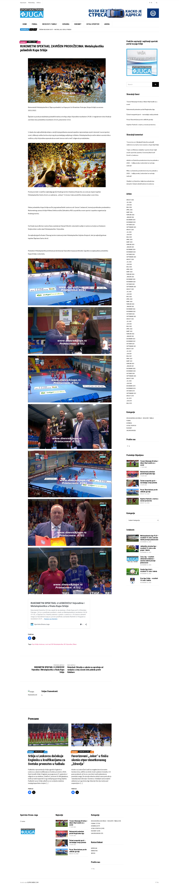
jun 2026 (129, 205)
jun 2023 (129, 294)
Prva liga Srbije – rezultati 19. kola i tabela (149, 579)
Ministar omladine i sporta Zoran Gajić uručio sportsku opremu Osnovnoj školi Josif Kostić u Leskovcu (141, 152)
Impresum (23, 2)
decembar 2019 (130, 386)
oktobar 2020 (130, 373)
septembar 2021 (131, 346)
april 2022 (129, 329)
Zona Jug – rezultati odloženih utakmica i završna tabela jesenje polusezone (147, 560)
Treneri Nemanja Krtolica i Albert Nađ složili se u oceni (149, 463)
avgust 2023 (130, 289)
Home (25, 24)
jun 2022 (129, 324)
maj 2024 (129, 267)
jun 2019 (129, 401)
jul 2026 (128, 202)
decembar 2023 (130, 279)
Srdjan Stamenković (49, 691)
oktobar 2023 (130, 284)
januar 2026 (130, 217)
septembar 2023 (131, 286)
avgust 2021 (130, 348)
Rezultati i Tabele (49, 24)
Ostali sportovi (92, 24)
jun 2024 (129, 264)
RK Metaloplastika (57, 644)
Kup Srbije (35, 644)
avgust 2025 (130, 229)
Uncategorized (131, 430)
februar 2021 (130, 363)
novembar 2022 (130, 311)
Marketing (31, 2)
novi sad (48, 644)
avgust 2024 (130, 259)
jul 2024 (128, 262)
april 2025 (129, 239)
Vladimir (129, 181)
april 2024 (129, 269)
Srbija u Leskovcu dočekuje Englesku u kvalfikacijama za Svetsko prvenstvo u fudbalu (46, 760)
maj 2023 (129, 296)
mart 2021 (129, 361)
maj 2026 (129, 207)
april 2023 (129, 299)
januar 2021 (130, 366)
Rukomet (77, 24)
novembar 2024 (130, 252)
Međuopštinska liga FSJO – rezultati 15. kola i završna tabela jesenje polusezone (149, 538)
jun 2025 (129, 234)
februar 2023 (130, 304)
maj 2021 (129, 356)
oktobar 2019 (130, 391)
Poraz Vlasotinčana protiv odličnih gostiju (53, 29)
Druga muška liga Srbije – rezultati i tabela (140, 418)
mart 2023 (129, 301)
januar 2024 (130, 276)
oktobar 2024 (130, 254)
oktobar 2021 (130, 343)
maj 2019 (129, 403)
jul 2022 (128, 321)
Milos (128, 171)
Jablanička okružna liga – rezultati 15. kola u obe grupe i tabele (148, 548)
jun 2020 (129, 383)
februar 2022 (130, 334)
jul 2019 (128, 398)
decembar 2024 (130, 249)
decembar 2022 (130, 309)
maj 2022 (129, 326)
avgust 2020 (130, 378)
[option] (99, 29)
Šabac (75, 644)
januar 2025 (130, 247)
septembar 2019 (131, 393)
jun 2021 (129, 353)
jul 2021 (128, 351)
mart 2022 (129, 331)
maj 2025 (129, 237)
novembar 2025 (130, 222)
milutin (128, 160)
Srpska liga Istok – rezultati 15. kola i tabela (148, 570)
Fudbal (34, 24)
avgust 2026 (130, 200)
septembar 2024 (131, 257)
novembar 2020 (130, 371)
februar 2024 (130, 274)
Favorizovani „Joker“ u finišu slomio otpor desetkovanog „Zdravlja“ (89, 760)
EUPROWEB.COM (32, 882)
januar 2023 (130, 306)
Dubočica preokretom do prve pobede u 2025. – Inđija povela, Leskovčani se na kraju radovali (142, 162)
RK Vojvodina (68, 644)
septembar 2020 (131, 376)
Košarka (65, 24)
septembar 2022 (131, 316)
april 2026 (129, 210)
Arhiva (39, 2)
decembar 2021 (130, 338)
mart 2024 (129, 272)
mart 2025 (129, 242)
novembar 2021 (130, 341)
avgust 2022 (130, 319)
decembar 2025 (130, 219)
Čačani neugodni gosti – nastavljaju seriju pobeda (142, 114)
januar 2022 (130, 336)
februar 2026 (130, 214)
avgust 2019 (130, 396)
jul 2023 (128, 291)
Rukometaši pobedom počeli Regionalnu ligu (140, 109)
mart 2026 (129, 212)
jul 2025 (128, 232)
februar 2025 (130, 244)
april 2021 (129, 358)
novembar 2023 (130, 281)
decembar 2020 (130, 368)
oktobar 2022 (130, 314)
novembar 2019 (130, 388)
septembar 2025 (131, 227)
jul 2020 (128, 381)
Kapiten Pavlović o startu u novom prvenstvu (140, 124)
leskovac (42, 644)
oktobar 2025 (130, 224)
